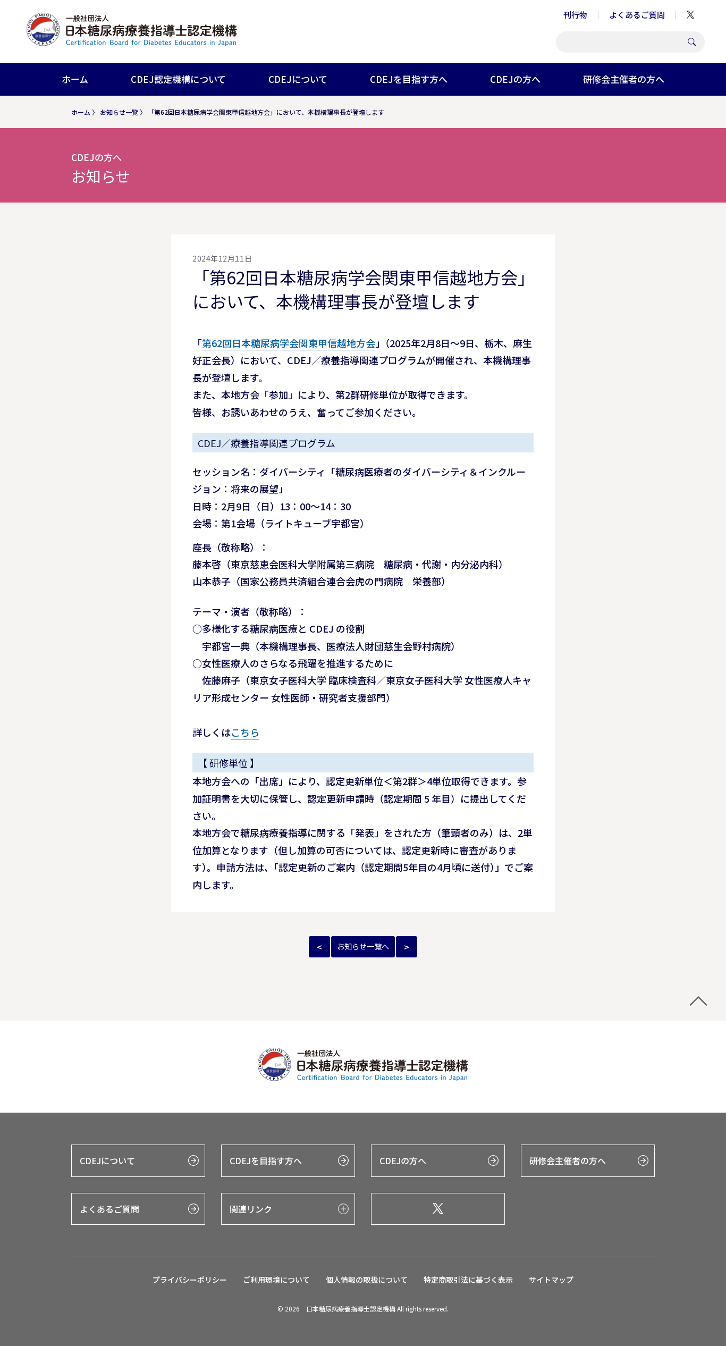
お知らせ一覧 (119, 111)
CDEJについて (297, 79)
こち (240, 732)
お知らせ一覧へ (363, 946)
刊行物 (575, 15)
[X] (438, 1209)
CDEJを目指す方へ (409, 79)
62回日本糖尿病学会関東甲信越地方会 (293, 343)
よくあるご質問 (637, 15)
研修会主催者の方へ (623, 79)
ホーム (75, 79)
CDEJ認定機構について (178, 79)
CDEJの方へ (515, 79)
